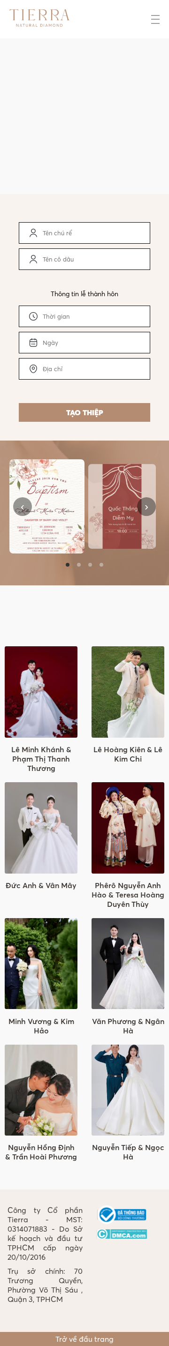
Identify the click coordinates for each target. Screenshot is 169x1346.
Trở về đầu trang (84, 1339)
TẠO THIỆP (84, 412)
